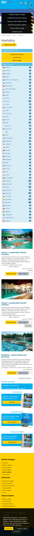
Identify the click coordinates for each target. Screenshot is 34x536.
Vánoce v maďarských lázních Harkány (13, 253)
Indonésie (17, 113)
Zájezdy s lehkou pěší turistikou (17, 21)
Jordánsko (17, 129)
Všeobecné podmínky (9, 485)
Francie (17, 101)
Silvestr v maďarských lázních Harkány (13, 304)
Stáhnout (12, 402)
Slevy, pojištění (7, 467)
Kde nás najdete (7, 490)
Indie (17, 110)
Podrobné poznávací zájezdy (17, 25)
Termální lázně (7, 501)
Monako (17, 153)
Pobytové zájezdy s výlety (17, 14)
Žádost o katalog (7, 465)
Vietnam (17, 221)
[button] (17, 50)
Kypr (17, 132)
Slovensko (17, 190)
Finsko (17, 98)
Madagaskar (17, 138)
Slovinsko (17, 193)
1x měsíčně (22, 388)
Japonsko (17, 126)
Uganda (17, 211)
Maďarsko (17, 141)
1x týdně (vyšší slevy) (10, 388)
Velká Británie (17, 218)
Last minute (6, 474)
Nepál (17, 162)
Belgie (17, 77)
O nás (4, 492)
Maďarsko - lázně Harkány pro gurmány (14, 356)
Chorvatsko (17, 107)
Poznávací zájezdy (8, 504)
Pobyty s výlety (7, 499)
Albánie (17, 67)
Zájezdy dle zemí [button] (9, 45)
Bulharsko (17, 83)
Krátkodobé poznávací (9, 506)
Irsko (17, 116)
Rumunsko (17, 184)
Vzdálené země (17, 32)
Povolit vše (8, 528)
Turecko (17, 208)
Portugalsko (17, 178)
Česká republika (17, 89)
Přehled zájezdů (7, 470)
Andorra (17, 70)
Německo (17, 159)
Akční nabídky (17, 60)
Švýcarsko (17, 202)
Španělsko (17, 199)
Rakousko (17, 181)
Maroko (17, 150)
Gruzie (17, 104)
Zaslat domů (12, 442)
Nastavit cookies (22, 528)
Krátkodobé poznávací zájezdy (17, 18)
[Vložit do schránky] (31, 273)
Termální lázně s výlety (17, 28)
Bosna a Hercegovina (17, 80)
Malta (17, 147)
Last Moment (17, 57)
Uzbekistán (17, 215)
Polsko (17, 175)
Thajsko (17, 205)
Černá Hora (17, 86)
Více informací (12, 422)
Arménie (17, 73)
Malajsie (17, 144)
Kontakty (5, 463)
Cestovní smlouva (8, 483)
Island (17, 119)
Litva (17, 135)
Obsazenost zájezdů (8, 481)
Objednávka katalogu (17, 54)
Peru (17, 172)
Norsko (17, 169)
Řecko (17, 187)
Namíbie (17, 156)
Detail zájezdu (23, 274)
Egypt (17, 95)
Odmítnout (16, 531)
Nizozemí (17, 165)
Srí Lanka (17, 196)
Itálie (17, 123)
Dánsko (17, 92)
